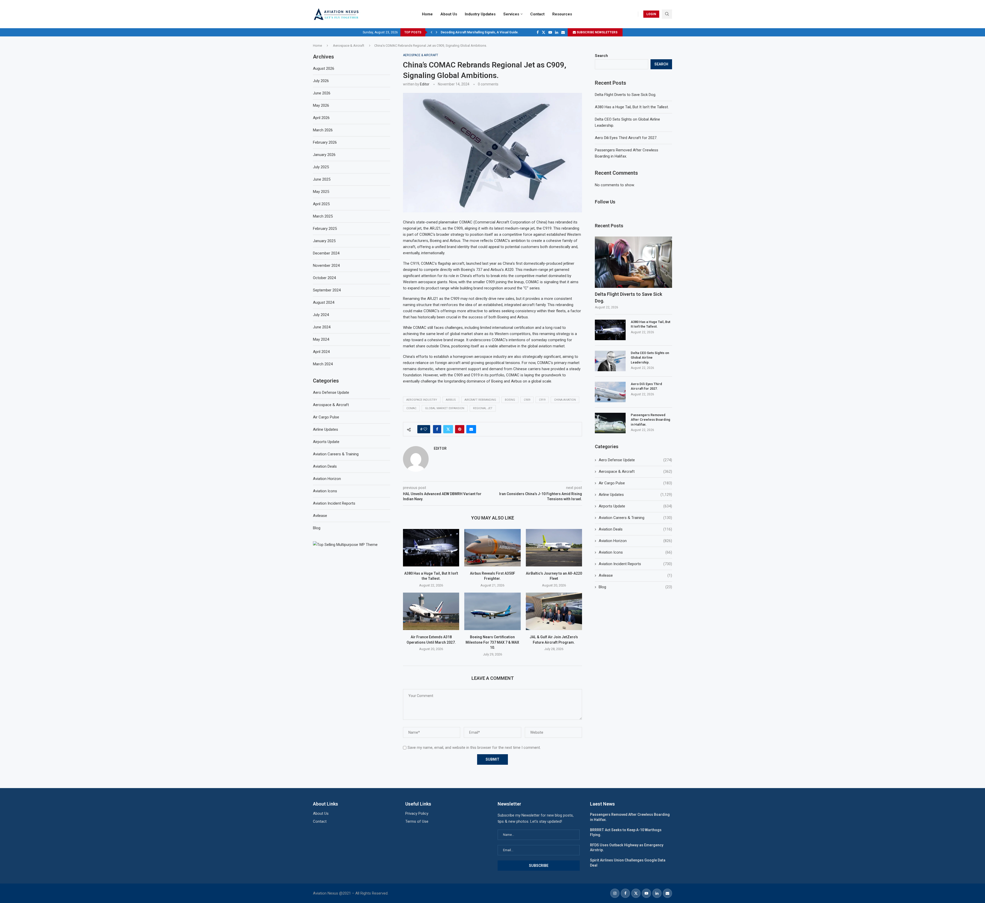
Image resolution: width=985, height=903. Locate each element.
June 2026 (321, 93)
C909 (527, 399)
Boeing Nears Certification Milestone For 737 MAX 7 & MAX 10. (492, 642)
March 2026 (323, 130)
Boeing (510, 399)
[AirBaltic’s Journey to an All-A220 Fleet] (554, 547)
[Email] (563, 32)
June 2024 (321, 327)
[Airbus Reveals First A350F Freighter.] (492, 547)
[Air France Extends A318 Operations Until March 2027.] (431, 611)
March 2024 (323, 364)
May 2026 (321, 105)
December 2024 (326, 253)
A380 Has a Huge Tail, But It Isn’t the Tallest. (632, 107)
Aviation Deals (635, 529)
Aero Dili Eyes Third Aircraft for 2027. (626, 137)
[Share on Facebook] (437, 429)
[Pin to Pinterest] (459, 429)
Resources (562, 14)
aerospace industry (421, 399)
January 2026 (324, 154)
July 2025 (321, 167)
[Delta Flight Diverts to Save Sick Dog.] (633, 262)
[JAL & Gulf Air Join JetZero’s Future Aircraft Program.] (554, 611)
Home (427, 14)
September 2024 (327, 290)
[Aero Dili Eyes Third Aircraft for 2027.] (610, 392)
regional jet (483, 408)
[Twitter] (543, 32)
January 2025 (324, 241)
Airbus (451, 399)
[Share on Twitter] (448, 429)
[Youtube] (550, 32)
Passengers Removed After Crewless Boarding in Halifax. (650, 419)
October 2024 (324, 278)
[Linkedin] (556, 32)
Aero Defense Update (635, 460)
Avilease (635, 575)
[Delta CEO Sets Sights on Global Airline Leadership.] (610, 361)
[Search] (667, 14)
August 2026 (323, 68)
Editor (424, 84)
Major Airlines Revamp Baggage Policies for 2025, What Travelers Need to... (495, 32)
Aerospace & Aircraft (348, 45)
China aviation (565, 399)
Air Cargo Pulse (635, 483)
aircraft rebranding (480, 399)
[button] (431, 32)
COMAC (411, 408)
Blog (635, 587)
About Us (448, 14)
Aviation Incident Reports (635, 564)
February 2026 (325, 142)
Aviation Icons (635, 552)
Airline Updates (635, 494)
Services (511, 14)
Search (601, 55)
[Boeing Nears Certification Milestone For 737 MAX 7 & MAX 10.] (492, 611)
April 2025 (321, 204)
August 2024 (323, 302)
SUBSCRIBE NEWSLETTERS (596, 32)
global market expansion (444, 408)
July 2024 (321, 314)
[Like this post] (425, 429)
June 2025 (321, 179)
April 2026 (321, 117)
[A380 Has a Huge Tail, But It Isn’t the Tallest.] (431, 547)
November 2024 (326, 265)
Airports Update (635, 506)
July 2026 (321, 80)
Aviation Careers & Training (635, 517)
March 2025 (323, 216)
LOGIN (651, 14)
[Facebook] (537, 32)
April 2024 (321, 351)
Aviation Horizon (635, 540)
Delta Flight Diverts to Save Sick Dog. (625, 94)
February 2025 (325, 228)
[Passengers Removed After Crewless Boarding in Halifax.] (610, 423)
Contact (537, 14)
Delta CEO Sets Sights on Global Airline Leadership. (650, 357)
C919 (542, 399)
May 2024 (321, 339)
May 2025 (321, 191)
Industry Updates (480, 14)
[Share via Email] (471, 429)
